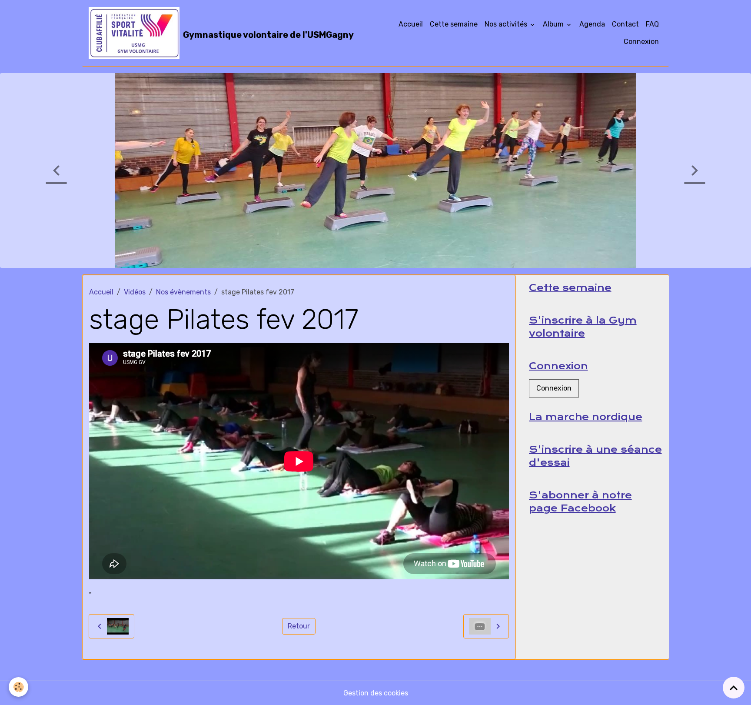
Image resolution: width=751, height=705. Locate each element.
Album (554, 24)
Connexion (641, 41)
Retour (299, 626)
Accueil (411, 24)
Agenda (592, 24)
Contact (625, 24)
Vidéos (135, 292)
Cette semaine (454, 24)
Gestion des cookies (375, 693)
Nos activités (507, 24)
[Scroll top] (733, 687)
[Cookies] (18, 687)
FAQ (652, 24)
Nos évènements (183, 292)
